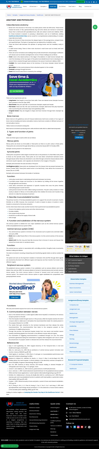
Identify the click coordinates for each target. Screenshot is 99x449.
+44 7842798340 (44, 1)
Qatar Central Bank (76, 292)
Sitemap (52, 429)
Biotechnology (74, 343)
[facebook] (84, 2)
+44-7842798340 (75, 413)
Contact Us (87, 6)
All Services (33, 6)
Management (74, 318)
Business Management (77, 283)
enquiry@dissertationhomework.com (79, 419)
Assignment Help (34, 429)
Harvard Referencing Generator (38, 420)
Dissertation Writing (35, 414)
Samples (43, 6)
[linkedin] (89, 2)
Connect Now (81, 1)
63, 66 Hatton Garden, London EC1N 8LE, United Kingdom (80, 408)
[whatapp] (95, 27)
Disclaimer (53, 432)
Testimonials (54, 435)
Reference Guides (34, 407)
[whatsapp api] (22, 1)
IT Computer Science (76, 364)
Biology (72, 335)
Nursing (72, 339)
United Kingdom (55, 407)
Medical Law (73, 313)
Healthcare (40, 15)
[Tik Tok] (89, 427)
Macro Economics (75, 288)
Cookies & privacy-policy (55, 421)
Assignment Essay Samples (27, 15)
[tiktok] (96, 2)
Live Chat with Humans (10, 446)
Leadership (73, 326)
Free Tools (72, 6)
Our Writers (62, 6)
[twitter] (86, 2)
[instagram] (91, 2)
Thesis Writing (33, 426)
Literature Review (34, 411)
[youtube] (94, 2)
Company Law (74, 305)
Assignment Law (75, 309)
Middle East (54, 414)
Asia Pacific (54, 411)
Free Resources (33, 417)
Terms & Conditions (56, 426)
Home (25, 6)
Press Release (74, 330)
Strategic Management (77, 322)
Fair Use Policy (54, 417)
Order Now (53, 6)
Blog (80, 6)
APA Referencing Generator (37, 423)
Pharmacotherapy (75, 352)
